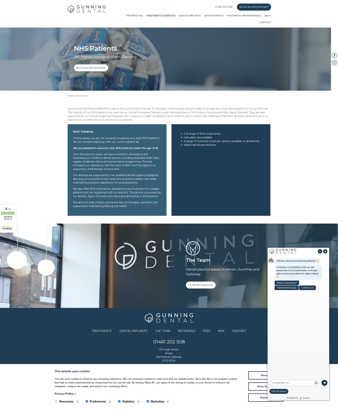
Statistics (128, 401)
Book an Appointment (254, 6)
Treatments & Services (161, 15)
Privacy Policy (65, 393)
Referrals (186, 331)
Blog (268, 15)
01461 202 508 (224, 6)
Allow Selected (266, 386)
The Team (162, 331)
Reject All (265, 397)
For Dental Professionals (244, 15)
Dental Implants (190, 15)
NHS (221, 331)
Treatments (102, 331)
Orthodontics (214, 15)
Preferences (98, 401)
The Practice (134, 15)
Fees (206, 331)
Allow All (266, 375)
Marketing (157, 401)
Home (71, 95)
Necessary (66, 401)
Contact (265, 22)
